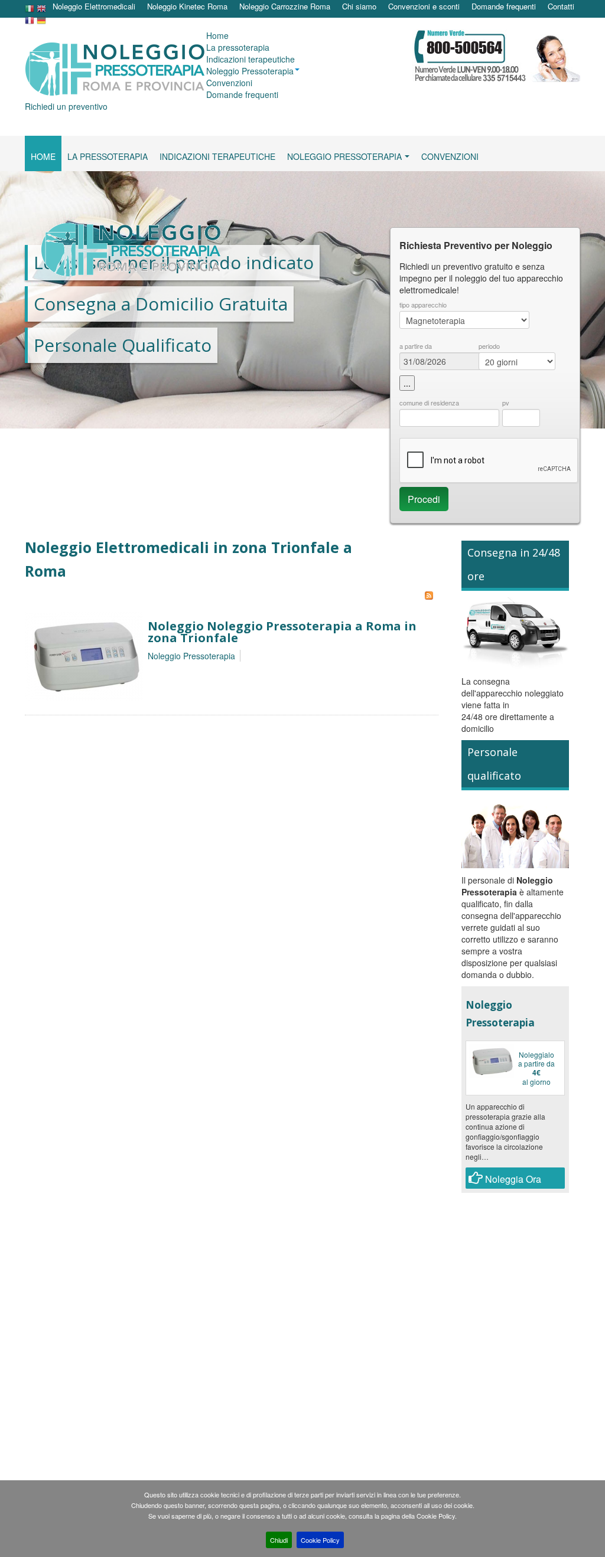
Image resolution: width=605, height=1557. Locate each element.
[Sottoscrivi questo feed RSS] (429, 595)
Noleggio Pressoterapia (191, 656)
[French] (29, 23)
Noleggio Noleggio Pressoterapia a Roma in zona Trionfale (282, 632)
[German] (41, 23)
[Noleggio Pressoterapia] (84, 655)
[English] (41, 11)
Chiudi (279, 1540)
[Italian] (29, 11)
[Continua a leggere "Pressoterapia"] (491, 1061)
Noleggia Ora (512, 1179)
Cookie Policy (320, 1540)
